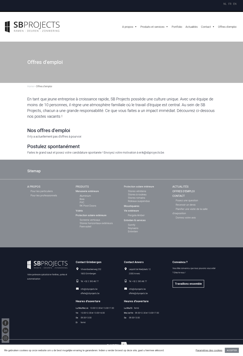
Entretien (133, 231)
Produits (82, 186)
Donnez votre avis (186, 217)
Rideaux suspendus (139, 201)
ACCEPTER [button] (232, 350)
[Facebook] (5, 323)
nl (225, 3)
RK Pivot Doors (88, 205)
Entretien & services (135, 220)
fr (229, 3)
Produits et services (152, 26)
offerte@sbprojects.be (90, 293)
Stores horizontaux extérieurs (96, 223)
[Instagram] (5, 338)
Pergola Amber (136, 215)
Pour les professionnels (44, 195)
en (234, 3)
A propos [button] (127, 26)
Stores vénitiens (137, 191)
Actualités (191, 26)
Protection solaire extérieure (91, 215)
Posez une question (187, 200)
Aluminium (85, 195)
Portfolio (177, 26)
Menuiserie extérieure (87, 191)
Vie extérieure (131, 210)
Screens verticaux (90, 219)
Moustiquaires (131, 206)
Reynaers (133, 228)
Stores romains (136, 197)
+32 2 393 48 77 (91, 281)
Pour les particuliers (42, 191)
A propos (33, 186)
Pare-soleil (85, 226)
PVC (82, 202)
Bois (82, 199)
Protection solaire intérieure (139, 186)
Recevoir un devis (186, 204)
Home (30, 86)
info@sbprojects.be (89, 289)
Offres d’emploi (227, 26)
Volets (79, 210)
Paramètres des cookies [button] (209, 350)
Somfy (131, 224)
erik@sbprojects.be (151, 152)
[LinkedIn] (5, 331)
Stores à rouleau (137, 194)
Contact (206, 26)
